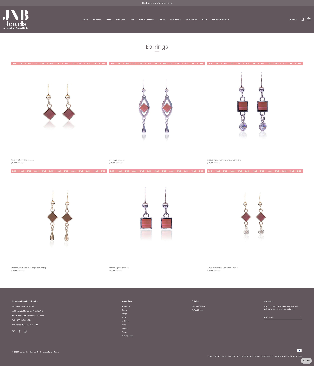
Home (85, 19)
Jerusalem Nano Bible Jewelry (29, 352)
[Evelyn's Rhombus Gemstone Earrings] (255, 217)
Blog (124, 325)
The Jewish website (220, 19)
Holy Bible (120, 19)
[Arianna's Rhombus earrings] (59, 109)
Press (124, 310)
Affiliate (125, 321)
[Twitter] (13, 331)
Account (293, 19)
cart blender (54, 352)
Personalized (191, 19)
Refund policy (127, 336)
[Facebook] (19, 331)
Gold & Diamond (146, 19)
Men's (108, 19)
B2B (124, 317)
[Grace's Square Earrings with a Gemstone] (255, 109)
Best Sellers (175, 19)
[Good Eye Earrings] (157, 109)
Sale (132, 19)
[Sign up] (300, 317)
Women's (97, 19)
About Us (126, 306)
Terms (124, 332)
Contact (161, 19)
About (204, 19)
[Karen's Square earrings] (157, 217)
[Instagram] (25, 331)
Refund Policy (197, 310)
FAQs (124, 314)
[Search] (302, 19)
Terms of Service (198, 306)
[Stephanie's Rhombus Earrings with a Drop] (59, 217)
